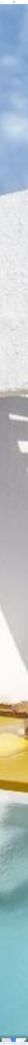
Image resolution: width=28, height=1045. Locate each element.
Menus (4, 1043)
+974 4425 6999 (26, 2)
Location (13, 1043)
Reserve (23, 1043)
